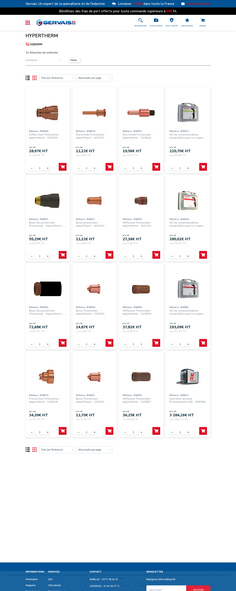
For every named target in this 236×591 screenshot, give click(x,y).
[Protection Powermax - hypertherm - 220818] (48, 376)
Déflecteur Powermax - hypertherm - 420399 (44, 136)
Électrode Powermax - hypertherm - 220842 (138, 136)
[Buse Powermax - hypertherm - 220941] (94, 376)
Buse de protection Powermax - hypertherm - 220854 (46, 312)
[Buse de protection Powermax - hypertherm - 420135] (48, 199)
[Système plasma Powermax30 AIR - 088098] (188, 376)
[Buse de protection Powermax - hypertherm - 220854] (48, 288)
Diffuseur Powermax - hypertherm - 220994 (137, 312)
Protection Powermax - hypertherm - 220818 (44, 400)
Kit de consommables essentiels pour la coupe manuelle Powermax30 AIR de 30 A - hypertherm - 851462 (187, 136)
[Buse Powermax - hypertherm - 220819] (94, 288)
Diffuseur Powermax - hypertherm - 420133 (137, 224)
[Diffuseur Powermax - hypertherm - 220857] (141, 376)
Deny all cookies (120, 586)
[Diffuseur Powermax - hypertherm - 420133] (141, 199)
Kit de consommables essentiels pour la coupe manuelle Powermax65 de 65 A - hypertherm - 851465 (188, 312)
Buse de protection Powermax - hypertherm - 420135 (46, 224)
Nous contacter (198, 4)
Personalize (146, 586)
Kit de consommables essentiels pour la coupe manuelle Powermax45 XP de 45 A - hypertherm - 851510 (187, 224)
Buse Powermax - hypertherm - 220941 (90, 400)
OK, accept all (92, 586)
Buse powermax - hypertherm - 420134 (90, 224)
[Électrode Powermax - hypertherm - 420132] (94, 111)
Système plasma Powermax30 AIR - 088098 (187, 400)
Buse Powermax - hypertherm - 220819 (90, 312)
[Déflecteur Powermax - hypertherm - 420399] (48, 111)
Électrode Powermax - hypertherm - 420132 (91, 136)
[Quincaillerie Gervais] (55, 22)
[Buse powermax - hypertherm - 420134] (94, 199)
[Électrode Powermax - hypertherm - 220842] (141, 111)
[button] (171, 22)
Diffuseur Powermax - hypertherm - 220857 (137, 400)
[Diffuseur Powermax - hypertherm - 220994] (141, 288)
